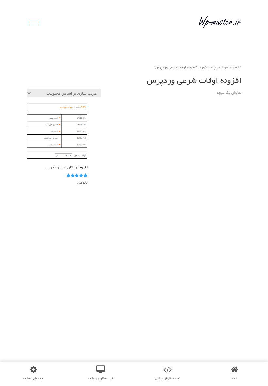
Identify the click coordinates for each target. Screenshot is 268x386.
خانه (238, 67)
